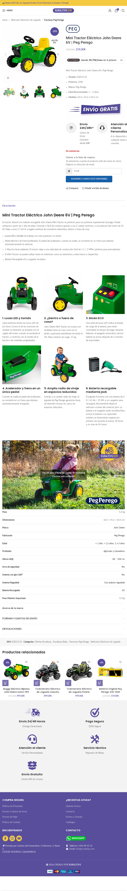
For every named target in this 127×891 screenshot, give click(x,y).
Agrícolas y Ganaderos (114, 551)
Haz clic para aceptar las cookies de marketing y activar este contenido (63, 475)
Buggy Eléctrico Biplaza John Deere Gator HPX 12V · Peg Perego (16, 691)
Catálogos (70, 822)
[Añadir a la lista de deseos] (26, 662)
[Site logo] (63, 10)
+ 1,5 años (109, 543)
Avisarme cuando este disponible (89, 179)
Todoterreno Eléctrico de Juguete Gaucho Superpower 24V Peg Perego (47, 693)
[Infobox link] (80, 133)
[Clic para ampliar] (8, 78)
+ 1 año (99, 543)
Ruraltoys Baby (60, 642)
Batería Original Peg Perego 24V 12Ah (110, 690)
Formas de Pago (10, 817)
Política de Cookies (11, 822)
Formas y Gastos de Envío (14, 812)
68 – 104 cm (118, 559)
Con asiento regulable (114, 583)
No (123, 567)
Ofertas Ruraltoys (43, 642)
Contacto (70, 812)
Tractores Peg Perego (54, 20)
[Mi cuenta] (110, 10)
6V (123, 590)
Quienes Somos (73, 806)
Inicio (4, 20)
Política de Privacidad (12, 806)
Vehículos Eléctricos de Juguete (26, 20)
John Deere (119, 528)
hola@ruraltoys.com (85, 849)
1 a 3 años (120, 543)
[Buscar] (123, 10)
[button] (5, 683)
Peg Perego (119, 536)
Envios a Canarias (74, 817)
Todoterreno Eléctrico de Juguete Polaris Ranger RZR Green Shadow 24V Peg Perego (79, 693)
